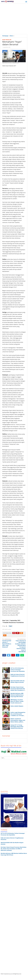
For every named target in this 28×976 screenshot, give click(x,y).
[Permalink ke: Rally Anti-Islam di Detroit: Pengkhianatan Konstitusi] (6, 676)
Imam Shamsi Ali (6, 39)
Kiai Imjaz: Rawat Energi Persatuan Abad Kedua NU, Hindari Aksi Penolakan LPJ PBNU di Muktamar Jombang (18, 690)
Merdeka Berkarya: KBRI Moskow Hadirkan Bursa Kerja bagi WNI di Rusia (17, 695)
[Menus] (26, 1)
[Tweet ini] (9, 655)
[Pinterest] (14, 633)
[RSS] (4, 635)
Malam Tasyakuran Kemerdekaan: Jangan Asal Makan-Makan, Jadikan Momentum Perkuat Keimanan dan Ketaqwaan (18, 722)
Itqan (10, 626)
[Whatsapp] (22, 655)
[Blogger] (21, 633)
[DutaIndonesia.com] (7, 1)
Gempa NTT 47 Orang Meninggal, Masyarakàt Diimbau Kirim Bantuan (17, 726)
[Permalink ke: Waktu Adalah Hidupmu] (6, 708)
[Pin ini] (13, 655)
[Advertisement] (14, 19)
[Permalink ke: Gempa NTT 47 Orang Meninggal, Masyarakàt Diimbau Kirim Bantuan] (6, 727)
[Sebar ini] (4, 655)
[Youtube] (17, 633)
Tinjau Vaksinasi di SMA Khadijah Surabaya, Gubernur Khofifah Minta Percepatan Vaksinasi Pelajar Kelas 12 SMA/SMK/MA (20, 645)
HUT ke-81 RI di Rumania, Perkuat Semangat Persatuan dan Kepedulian (18, 669)
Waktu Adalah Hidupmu (17, 706)
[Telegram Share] (17, 655)
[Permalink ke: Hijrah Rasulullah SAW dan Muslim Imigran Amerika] (6, 683)
